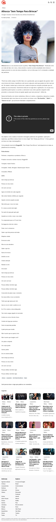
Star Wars (17, 511)
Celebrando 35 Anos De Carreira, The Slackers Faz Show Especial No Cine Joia (6, 409)
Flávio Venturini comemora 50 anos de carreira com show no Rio (7, 437)
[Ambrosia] (3, 2)
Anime (3, 496)
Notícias (3, 488)
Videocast (4, 490)
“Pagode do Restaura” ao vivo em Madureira (20, 463)
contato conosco (15, 519)
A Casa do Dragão (20, 481)
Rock (16, 507)
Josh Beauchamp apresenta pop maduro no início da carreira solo (48, 464)
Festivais (17, 494)
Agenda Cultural (5, 481)
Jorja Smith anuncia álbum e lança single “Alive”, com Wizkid (35, 437)
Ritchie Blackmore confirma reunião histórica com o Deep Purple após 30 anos (20, 436)
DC (16, 488)
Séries (3, 513)
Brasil (16, 483)
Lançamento (9, 378)
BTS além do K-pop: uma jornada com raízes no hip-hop (21, 405)
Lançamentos (4, 486)
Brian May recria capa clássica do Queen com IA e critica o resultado (48, 409)
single (25, 378)
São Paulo (18, 509)
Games (3, 502)
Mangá (3, 507)
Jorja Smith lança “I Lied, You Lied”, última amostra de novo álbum (34, 409)
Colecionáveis (19, 486)
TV (16, 515)
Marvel (17, 498)
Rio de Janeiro (19, 504)
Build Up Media (6, 17)
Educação (18, 492)
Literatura (3, 504)
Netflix (17, 500)
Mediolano (25, 519)
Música (3, 509)
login (14, 384)
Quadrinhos (4, 511)
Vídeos (3, 492)
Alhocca (3, 378)
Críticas (3, 483)
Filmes (3, 500)
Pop (16, 502)
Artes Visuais (4, 498)
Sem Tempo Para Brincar (18, 378)
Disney (17, 490)
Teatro (3, 515)
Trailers (17, 513)
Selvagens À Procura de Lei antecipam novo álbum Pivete (6, 464)
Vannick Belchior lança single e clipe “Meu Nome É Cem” (48, 437)
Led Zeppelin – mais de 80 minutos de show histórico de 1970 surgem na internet (35, 463)
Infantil (17, 496)
